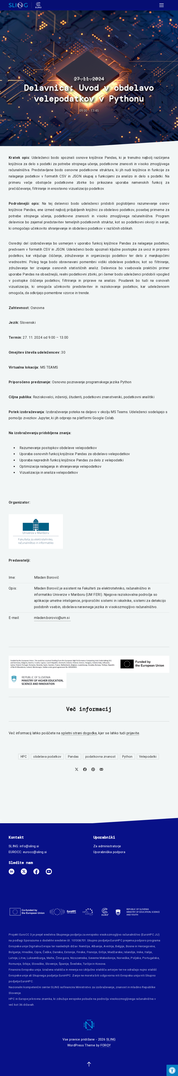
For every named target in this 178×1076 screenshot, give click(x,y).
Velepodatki (148, 756)
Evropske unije (18, 946)
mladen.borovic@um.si (52, 618)
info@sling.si (29, 846)
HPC (24, 756)
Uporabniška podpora (109, 852)
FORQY (106, 1045)
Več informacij (89, 709)
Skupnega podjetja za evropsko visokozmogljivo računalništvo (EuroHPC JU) (108, 934)
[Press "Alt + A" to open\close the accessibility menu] (172, 1070)
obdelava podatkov (47, 756)
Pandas (73, 756)
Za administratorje (107, 846)
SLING (111, 1039)
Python (127, 756)
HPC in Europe (18, 998)
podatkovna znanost (100, 756)
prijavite (133, 733)
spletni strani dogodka (79, 733)
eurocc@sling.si (35, 852)
